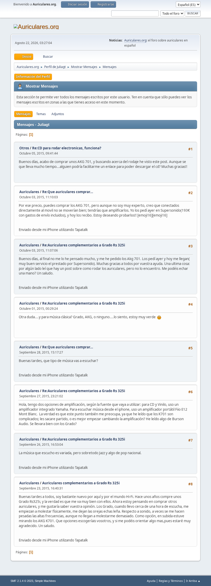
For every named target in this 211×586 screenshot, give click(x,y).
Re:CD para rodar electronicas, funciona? (66, 148)
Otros (24, 148)
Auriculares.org (135, 40)
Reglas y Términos (171, 581)
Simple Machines (45, 580)
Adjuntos (57, 114)
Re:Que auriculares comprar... (67, 191)
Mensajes (23, 114)
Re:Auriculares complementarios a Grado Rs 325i (83, 245)
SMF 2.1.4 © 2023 (22, 580)
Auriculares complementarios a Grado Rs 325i (81, 483)
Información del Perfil (33, 76)
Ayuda (151, 581)
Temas (41, 114)
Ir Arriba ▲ (193, 581)
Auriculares (29, 191)
